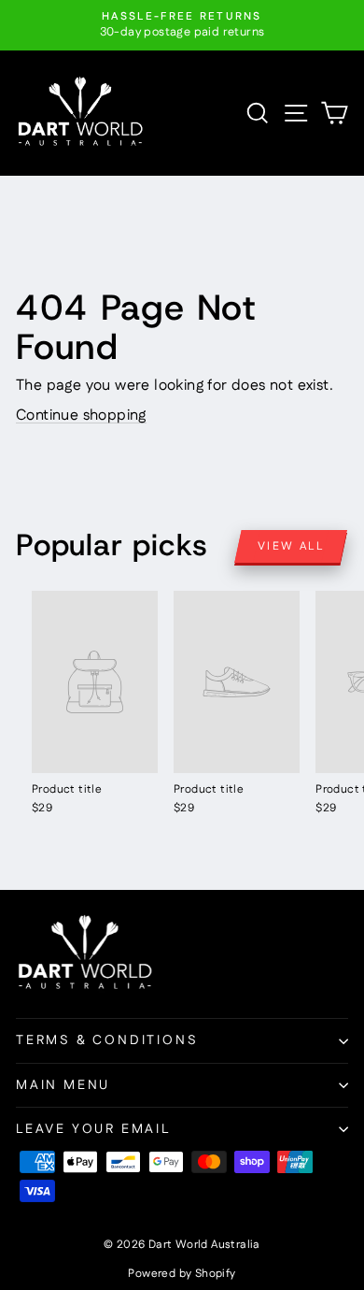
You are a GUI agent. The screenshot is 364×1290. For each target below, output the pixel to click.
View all (291, 546)
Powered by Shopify (181, 1274)
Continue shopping (81, 415)
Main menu (63, 1085)
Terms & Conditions (107, 1040)
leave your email (93, 1129)
